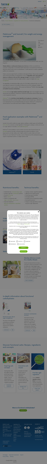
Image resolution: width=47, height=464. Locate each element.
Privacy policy (27, 224)
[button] (23, 251)
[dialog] (23, 232)
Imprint (18, 224)
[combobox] (38, 211)
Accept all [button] (23, 247)
